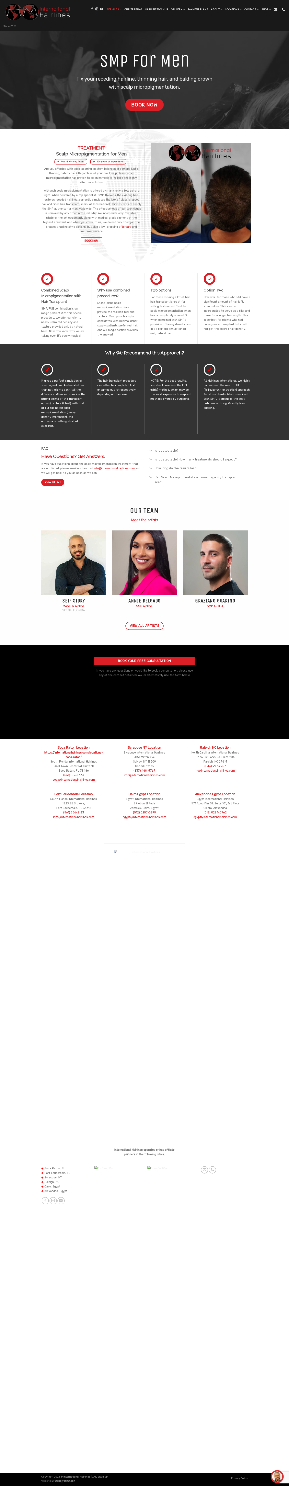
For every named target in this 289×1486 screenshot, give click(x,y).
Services (113, 9)
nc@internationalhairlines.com (215, 770)
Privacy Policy (239, 1478)
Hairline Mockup (156, 9)
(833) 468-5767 (144, 770)
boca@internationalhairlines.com (74, 779)
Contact (250, 9)
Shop (264, 9)
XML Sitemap (100, 1476)
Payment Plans (198, 9)
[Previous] (151, 196)
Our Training (133, 9)
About (215, 9)
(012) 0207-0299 (144, 812)
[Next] (243, 196)
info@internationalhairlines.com (114, 468)
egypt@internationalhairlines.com (144, 817)
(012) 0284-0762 (215, 812)
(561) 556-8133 (73, 775)
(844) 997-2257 (215, 766)
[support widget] (277, 1476)
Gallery (176, 9)
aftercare (125, 227)
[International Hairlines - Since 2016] (37, 12)
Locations (232, 9)
